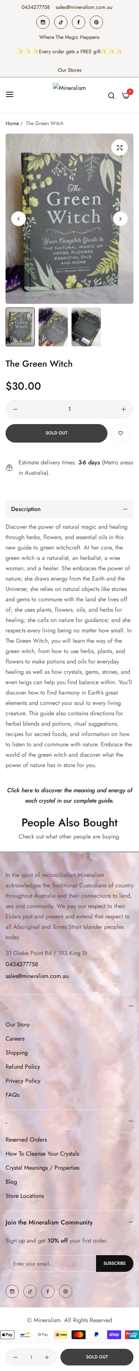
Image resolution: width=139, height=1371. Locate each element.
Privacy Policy (23, 1080)
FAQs (12, 1095)
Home (12, 123)
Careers (15, 1038)
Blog (11, 1181)
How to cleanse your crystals (42, 1153)
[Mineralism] (69, 95)
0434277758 (22, 964)
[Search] (111, 95)
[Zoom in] (119, 147)
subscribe (114, 1263)
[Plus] (123, 409)
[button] (120, 218)
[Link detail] (43, 22)
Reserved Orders (26, 1139)
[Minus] (15, 409)
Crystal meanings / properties (42, 1167)
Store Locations (25, 1196)
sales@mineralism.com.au (37, 976)
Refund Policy (23, 1066)
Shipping (17, 1052)
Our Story (18, 1024)
